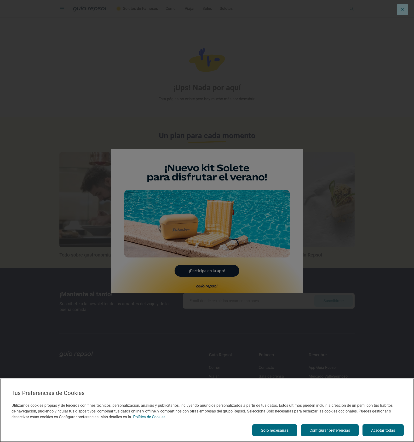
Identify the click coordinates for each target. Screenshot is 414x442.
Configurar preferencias (330, 430)
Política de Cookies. (149, 417)
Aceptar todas (383, 430)
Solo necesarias (274, 430)
